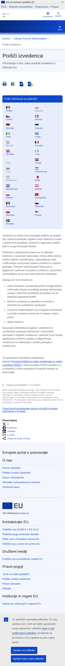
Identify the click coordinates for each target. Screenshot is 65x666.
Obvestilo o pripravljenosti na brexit (21, 482)
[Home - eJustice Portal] (22, 15)
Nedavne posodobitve (20, 7)
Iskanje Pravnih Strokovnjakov (30, 38)
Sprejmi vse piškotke (24, 650)
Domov (6, 38)
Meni (60, 30)
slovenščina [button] (48, 17)
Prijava (55, 7)
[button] (6, 424)
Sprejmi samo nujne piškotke (28, 658)
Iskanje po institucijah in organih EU (21, 603)
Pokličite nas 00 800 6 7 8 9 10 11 (20, 529)
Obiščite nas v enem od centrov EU (21, 544)
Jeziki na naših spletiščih (15, 574)
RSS (3, 7)
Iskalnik (58, 16)
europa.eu (23, 513)
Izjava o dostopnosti (13, 477)
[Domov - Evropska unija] (12, 505)
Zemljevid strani (11, 487)
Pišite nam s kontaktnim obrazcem (20, 539)
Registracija (41, 7)
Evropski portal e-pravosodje (25, 452)
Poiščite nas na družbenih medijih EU (22, 559)
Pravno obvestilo (11, 468)
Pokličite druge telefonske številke (20, 534)
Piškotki (6, 588)
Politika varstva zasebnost (16, 472)
